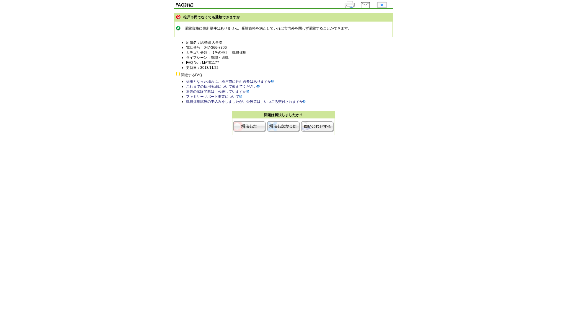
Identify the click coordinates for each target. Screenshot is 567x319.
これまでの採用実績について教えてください (221, 86)
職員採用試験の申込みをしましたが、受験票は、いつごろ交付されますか (244, 102)
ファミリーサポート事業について (212, 97)
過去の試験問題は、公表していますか (216, 91)
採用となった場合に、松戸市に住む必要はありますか (228, 81)
